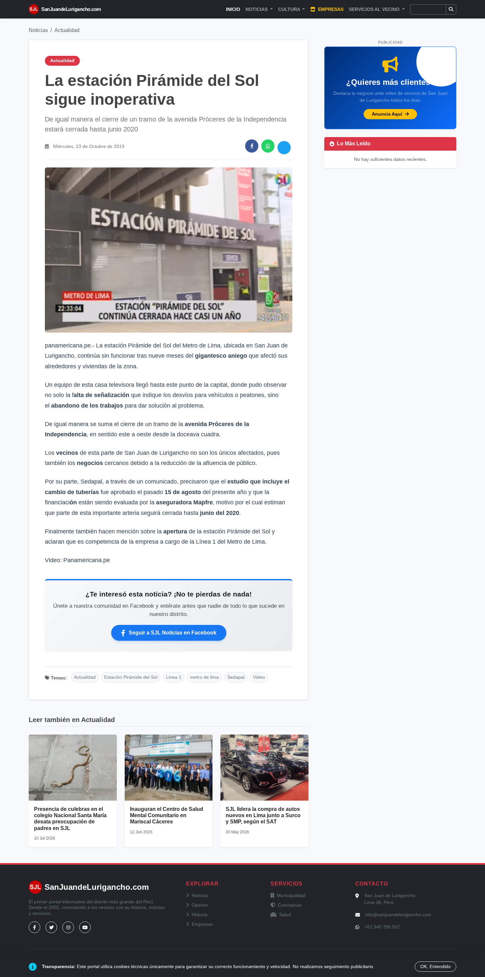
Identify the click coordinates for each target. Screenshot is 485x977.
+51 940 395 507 (382, 926)
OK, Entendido (435, 966)
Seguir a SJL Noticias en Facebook (172, 632)
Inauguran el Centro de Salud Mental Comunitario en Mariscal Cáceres (166, 815)
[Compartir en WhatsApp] (268, 146)
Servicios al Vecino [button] (375, 9)
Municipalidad (291, 895)
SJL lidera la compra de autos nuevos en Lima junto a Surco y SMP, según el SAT (263, 815)
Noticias (38, 30)
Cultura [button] (289, 9)
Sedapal (235, 677)
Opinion (200, 905)
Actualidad (67, 30)
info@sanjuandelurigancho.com (398, 914)
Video (259, 677)
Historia (200, 914)
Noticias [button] (257, 9)
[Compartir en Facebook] (251, 146)
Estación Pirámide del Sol (130, 677)
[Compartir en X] (284, 147)
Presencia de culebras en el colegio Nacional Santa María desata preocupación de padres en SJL (70, 818)
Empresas (330, 9)
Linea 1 (173, 677)
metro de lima (204, 677)
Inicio (233, 9)
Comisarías (290, 905)
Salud (285, 914)
